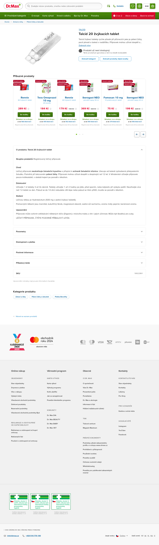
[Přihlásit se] (139, 6)
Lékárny (122, 392)
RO (152, 536)
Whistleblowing (89, 466)
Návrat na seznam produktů (26, 316)
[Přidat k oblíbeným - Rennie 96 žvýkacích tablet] (32, 81)
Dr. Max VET (52, 428)
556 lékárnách (137, 122)
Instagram (122, 426)
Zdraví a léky (21, 297)
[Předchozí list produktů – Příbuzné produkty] (137, 134)
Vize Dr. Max (87, 388)
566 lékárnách (26, 122)
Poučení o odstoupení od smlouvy (24, 441)
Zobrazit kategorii (89, 59)
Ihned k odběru (64, 15)
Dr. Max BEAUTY (53, 419)
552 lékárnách (71, 122)
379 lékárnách (115, 122)
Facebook (122, 435)
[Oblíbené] (132, 6)
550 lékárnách (93, 122)
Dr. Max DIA (51, 415)
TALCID (82, 29)
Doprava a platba (18, 388)
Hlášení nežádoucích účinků (93, 408)
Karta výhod (48, 15)
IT (154, 536)
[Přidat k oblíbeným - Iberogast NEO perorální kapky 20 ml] (143, 81)
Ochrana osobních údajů (92, 462)
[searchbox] (63, 6)
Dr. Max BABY (52, 424)
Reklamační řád (17, 437)
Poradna (95, 15)
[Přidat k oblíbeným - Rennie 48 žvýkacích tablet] (77, 81)
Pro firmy (122, 396)
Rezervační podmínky (19, 408)
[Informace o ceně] (28, 109)
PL (148, 536)
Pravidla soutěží (89, 458)
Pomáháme (87, 396)
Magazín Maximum (90, 428)
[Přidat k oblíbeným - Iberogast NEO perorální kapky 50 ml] (99, 81)
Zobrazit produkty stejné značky (115, 59)
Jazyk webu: (110, 536)
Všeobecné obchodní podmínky (23, 400)
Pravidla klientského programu (59, 400)
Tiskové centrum (89, 424)
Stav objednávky (17, 383)
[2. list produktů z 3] (79, 134)
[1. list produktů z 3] (76, 134)
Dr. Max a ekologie (90, 400)
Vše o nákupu (16, 392)
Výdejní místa (16, 396)
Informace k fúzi (89, 404)
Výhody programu (54, 388)
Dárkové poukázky (18, 404)
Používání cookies (89, 454)
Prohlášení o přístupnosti (92, 449)
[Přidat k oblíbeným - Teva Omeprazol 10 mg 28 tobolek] (55, 81)
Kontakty (122, 388)
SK (145, 536)
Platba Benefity (61, 297)
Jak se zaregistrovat (54, 396)
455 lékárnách (48, 122)
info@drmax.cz (13, 536)
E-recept (35, 15)
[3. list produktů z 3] (82, 134)
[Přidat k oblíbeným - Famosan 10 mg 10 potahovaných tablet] (121, 81)
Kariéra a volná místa (127, 411)
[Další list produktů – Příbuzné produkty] (143, 134)
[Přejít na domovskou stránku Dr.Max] (13, 6)
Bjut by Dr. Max (81, 15)
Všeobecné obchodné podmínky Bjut (25, 413)
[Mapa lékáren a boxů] (108, 6)
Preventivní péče (89, 392)
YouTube (122, 430)
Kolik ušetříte (52, 392)
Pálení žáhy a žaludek (40, 297)
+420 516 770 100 (33, 536)
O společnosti (88, 383)
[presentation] (24, 87)
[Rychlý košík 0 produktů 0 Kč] (152, 6)
